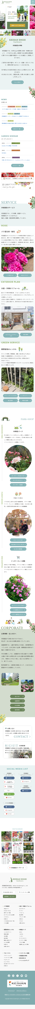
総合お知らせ (22, 958)
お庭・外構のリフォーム (25, 906)
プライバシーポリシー (21, 990)
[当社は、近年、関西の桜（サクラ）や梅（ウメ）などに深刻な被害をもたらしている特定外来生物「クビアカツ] (6, 836)
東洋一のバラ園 (7, 912)
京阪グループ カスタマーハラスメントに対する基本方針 (17, 994)
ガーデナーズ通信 (23, 940)
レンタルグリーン (7, 932)
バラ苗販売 (6, 906)
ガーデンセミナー (23, 938)
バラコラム (6, 917)
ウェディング (6, 959)
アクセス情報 (22, 942)
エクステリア (22, 908)
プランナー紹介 (22, 917)
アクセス (21, 921)
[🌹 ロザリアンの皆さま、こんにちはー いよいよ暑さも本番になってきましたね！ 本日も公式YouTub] (28, 836)
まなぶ (20, 932)
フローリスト (7, 953)
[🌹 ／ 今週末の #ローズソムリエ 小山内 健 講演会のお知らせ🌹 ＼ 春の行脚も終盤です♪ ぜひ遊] (6, 859)
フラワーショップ (7, 955)
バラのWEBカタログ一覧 (9, 921)
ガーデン (21, 910)
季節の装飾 (6, 934)
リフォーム (21, 912)
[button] (3, 17)
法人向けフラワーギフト (9, 963)
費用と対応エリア (7, 940)
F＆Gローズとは (7, 910)
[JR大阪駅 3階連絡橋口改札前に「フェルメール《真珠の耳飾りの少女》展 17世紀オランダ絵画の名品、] (28, 847)
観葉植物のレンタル (9, 929)
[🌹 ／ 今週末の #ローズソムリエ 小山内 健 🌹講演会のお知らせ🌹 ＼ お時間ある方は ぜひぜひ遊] (6, 847)
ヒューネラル (7, 961)
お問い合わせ (22, 923)
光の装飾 (6, 936)
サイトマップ (11, 990)
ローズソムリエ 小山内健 (9, 914)
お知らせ (6, 919)
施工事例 (21, 914)
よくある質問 (7, 942)
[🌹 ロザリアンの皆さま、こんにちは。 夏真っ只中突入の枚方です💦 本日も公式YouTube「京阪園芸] (17, 836)
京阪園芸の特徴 (23, 955)
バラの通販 (6, 923)
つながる (21, 934)
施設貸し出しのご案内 (24, 944)
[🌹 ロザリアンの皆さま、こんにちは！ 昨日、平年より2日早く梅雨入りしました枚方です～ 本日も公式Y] (17, 859)
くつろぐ (21, 936)
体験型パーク (22, 929)
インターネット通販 (8, 957)
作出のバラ (6, 908)
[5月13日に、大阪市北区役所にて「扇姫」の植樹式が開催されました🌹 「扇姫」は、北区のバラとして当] (28, 859)
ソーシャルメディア (24, 960)
